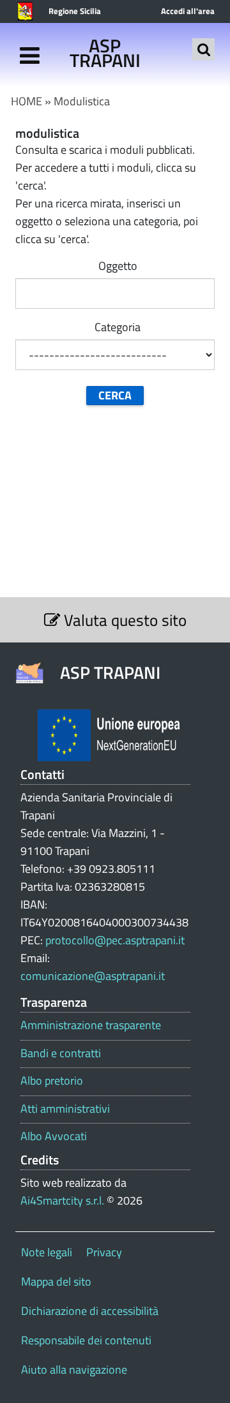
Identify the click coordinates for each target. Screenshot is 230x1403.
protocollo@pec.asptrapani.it (115, 940)
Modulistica (82, 101)
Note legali (46, 1252)
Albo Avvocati (53, 1136)
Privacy (104, 1252)
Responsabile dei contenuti (86, 1340)
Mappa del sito (56, 1281)
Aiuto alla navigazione (74, 1369)
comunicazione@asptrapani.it (92, 975)
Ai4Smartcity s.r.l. (62, 1200)
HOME (26, 101)
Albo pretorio (51, 1081)
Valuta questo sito (123, 619)
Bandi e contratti (60, 1053)
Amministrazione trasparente (90, 1025)
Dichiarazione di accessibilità (89, 1310)
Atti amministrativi (65, 1109)
